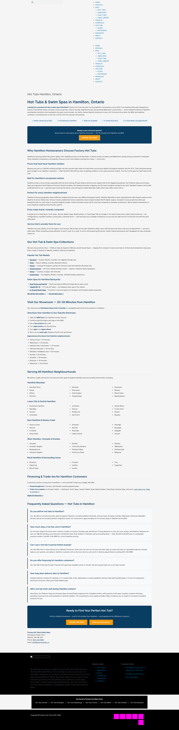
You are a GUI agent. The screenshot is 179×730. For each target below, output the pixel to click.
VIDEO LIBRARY (103, 18)
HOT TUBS (102, 10)
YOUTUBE (99, 25)
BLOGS (100, 28)
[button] (119, 43)
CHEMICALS (99, 23)
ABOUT (98, 36)
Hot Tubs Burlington (57, 702)
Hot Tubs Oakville (41, 702)
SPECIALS (99, 5)
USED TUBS (102, 15)
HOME (97, 2)
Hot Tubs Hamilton (121, 702)
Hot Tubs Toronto (91, 702)
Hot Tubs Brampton (137, 702)
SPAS (97, 7)
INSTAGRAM (102, 30)
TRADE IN (98, 20)
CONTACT (99, 38)
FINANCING (99, 33)
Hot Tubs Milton (106, 702)
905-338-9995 (38, 640)
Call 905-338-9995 (89, 138)
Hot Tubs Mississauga (74, 702)
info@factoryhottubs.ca (40, 642)
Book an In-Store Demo (101, 622)
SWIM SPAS (102, 12)
